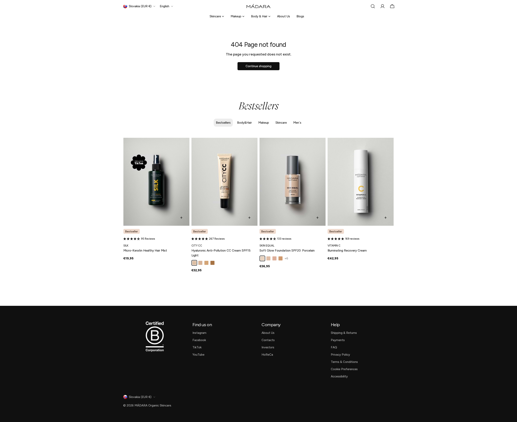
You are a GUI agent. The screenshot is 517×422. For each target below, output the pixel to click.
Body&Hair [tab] (244, 122)
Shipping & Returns (344, 333)
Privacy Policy (340, 354)
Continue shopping (258, 66)
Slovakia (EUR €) (140, 6)
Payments (338, 340)
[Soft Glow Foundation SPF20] (293, 182)
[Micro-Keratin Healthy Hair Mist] (156, 182)
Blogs (300, 16)
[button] (132, 238)
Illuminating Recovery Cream (347, 250)
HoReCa (267, 354)
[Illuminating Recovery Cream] (361, 182)
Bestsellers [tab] (223, 122)
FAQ (334, 347)
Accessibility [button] (339, 376)
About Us (283, 16)
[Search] (373, 6)
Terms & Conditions (344, 362)
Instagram (199, 333)
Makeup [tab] (263, 122)
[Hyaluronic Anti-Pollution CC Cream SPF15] (224, 182)
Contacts (268, 340)
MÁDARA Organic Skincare (153, 405)
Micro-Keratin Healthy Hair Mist (145, 250)
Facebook (199, 340)
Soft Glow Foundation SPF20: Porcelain (287, 250)
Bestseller (131, 231)
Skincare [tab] (281, 122)
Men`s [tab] (297, 122)
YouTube (198, 354)
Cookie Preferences (344, 369)
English (164, 6)
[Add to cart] (181, 218)
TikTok (197, 347)
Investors (268, 347)
